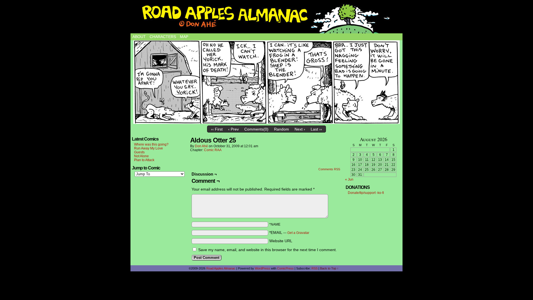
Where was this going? (151, 144)
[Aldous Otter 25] (266, 82)
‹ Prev (233, 129)
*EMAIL (289, 232)
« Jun (349, 179)
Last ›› (316, 129)
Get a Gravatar (298, 233)
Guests (139, 152)
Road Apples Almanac (220, 268)
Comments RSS (329, 169)
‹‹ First (217, 129)
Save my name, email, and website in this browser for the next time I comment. (267, 250)
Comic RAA (213, 150)
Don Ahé (201, 146)
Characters (163, 36)
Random (281, 129)
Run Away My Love (148, 148)
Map (184, 36)
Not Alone (141, 156)
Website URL (280, 241)
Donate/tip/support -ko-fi (366, 193)
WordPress (262, 268)
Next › (300, 129)
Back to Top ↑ (329, 268)
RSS (314, 268)
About (139, 36)
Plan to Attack (144, 160)
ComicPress (285, 268)
